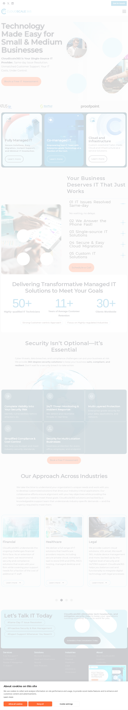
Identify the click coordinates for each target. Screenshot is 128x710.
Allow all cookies (15, 704)
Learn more (8, 697)
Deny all (40, 704)
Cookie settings (66, 704)
